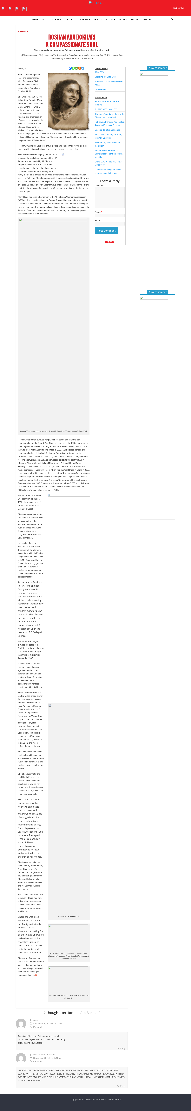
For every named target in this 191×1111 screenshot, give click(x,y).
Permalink (38, 1027)
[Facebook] (70, 68)
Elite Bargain (100, 89)
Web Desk (110, 19)
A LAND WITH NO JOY (106, 109)
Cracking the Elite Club (105, 77)
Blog (122, 19)
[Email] (76, 68)
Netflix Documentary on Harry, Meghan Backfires (108, 136)
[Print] (79, 68)
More (97, 19)
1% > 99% (99, 72)
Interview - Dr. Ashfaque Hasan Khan (109, 83)
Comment (100, 185)
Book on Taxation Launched (107, 130)
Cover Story (38, 19)
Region (55, 19)
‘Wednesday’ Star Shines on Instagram (107, 144)
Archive (135, 19)
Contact (148, 19)
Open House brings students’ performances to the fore (108, 171)
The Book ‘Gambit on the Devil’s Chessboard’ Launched (109, 115)
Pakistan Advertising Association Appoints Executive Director (109, 123)
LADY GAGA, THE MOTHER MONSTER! (108, 163)
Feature (69, 19)
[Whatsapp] (73, 68)
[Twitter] (82, 68)
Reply (122, 1048)
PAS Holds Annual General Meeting (107, 103)
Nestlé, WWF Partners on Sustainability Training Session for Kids (108, 153)
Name (98, 212)
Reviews (84, 19)
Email (98, 220)
